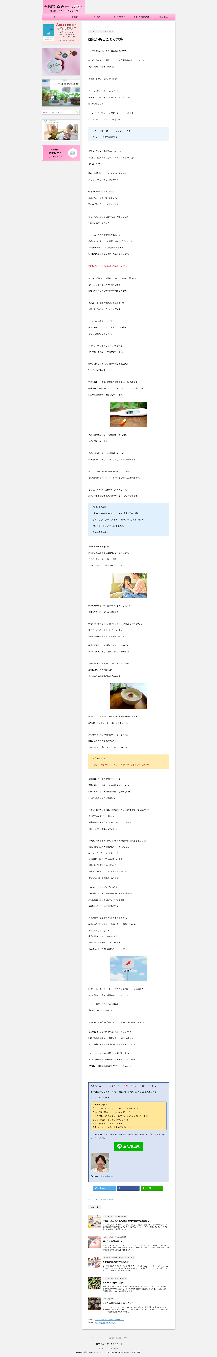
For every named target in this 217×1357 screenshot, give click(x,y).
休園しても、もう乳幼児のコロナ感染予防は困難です (127, 1221)
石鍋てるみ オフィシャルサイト (108, 1344)
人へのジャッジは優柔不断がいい (109, 1320)
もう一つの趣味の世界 (113, 1283)
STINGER (137, 1352)
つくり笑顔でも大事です (105, 1323)
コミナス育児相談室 (141, 17)
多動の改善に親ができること (116, 1262)
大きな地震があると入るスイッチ (118, 1303)
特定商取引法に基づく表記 (118, 1338)
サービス (97, 17)
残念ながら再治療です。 (114, 1241)
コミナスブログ (119, 17)
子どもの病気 (108, 1199)
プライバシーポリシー (97, 1338)
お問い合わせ (163, 17)
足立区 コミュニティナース (108, 1348)
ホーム (52, 17)
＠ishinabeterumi (107, 1176)
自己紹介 (75, 17)
